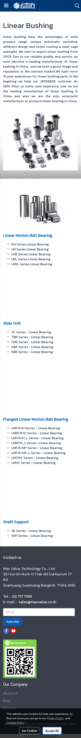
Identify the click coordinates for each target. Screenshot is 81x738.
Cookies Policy (15, 722)
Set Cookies (29, 730)
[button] (76, 6)
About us (10, 693)
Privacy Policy (55, 718)
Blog (6, 701)
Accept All (52, 730)
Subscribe (12, 621)
